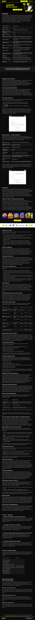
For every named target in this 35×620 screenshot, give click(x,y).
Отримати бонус (17, 9)
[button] (3, 215)
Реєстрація (24, 1)
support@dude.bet (19, 490)
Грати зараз (17, 220)
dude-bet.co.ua (16, 25)
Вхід (30, 1)
